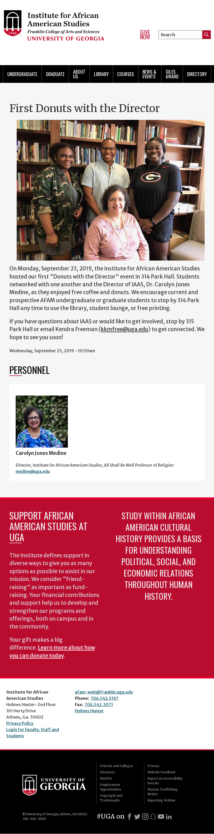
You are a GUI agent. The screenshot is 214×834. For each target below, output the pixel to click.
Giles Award (172, 74)
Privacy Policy (19, 723)
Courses (125, 74)
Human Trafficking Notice (162, 791)
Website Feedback (161, 772)
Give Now (145, 34)
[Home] (67, 26)
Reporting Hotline (161, 800)
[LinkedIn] (169, 816)
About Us (79, 74)
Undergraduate (22, 74)
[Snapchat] (153, 816)
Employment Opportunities (110, 787)
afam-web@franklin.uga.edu (104, 692)
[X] (137, 816)
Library (101, 74)
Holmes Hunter (89, 710)
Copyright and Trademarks (111, 798)
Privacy (153, 766)
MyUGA (106, 778)
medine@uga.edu (33, 471)
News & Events (149, 74)
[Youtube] (161, 816)
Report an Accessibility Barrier (165, 780)
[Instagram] (145, 816)
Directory (197, 74)
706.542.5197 (104, 698)
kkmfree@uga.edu (124, 329)
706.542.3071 (99, 704)
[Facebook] (129, 816)
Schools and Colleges (116, 766)
